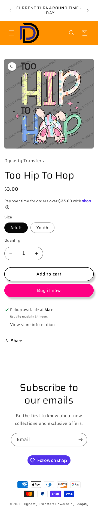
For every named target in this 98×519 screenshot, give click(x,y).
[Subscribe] (80, 439)
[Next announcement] (88, 10)
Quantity (12, 240)
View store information (32, 324)
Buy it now (49, 290)
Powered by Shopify (71, 504)
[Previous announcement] (10, 10)
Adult (16, 227)
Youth (42, 227)
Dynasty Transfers (39, 504)
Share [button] (16, 340)
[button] (11, 33)
